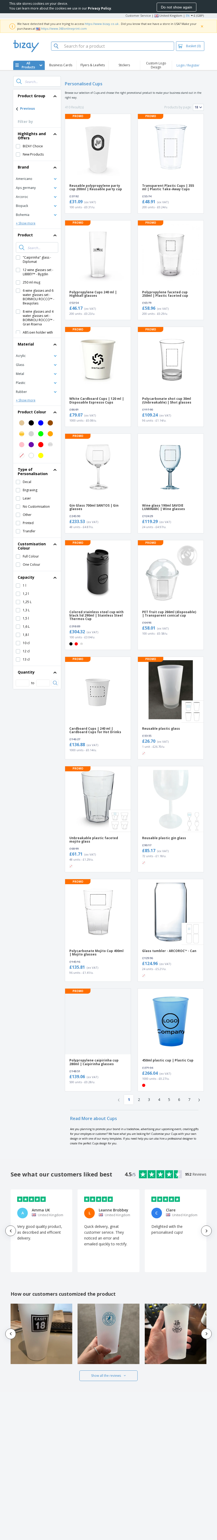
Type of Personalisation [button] (33, 471)
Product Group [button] (31, 95)
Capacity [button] (26, 577)
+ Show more (25, 223)
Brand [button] (23, 167)
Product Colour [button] (32, 411)
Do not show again (176, 7)
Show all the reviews (106, 1375)
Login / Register (188, 65)
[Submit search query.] (19, 81)
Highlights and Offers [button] (32, 135)
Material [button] (26, 344)
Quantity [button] (26, 672)
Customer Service (138, 15)
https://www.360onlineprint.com (64, 28)
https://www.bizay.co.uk (102, 24)
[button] (37, 178)
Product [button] (25, 234)
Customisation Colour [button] (32, 546)
